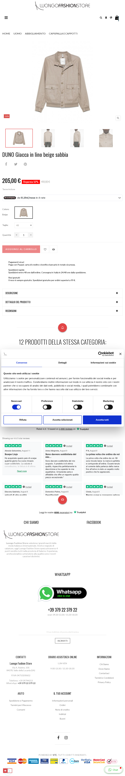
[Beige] (23, 212)
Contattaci (104, 673)
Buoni (62, 718)
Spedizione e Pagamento (21, 700)
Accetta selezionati (62, 419)
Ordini (62, 705)
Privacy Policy (104, 682)
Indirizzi (62, 714)
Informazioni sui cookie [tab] (103, 362)
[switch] (47, 407)
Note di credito (62, 709)
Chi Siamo (104, 664)
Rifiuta (22, 419)
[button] (101, 17)
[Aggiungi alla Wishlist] (45, 249)
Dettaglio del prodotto (17, 302)
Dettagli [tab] (62, 362)
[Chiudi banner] (120, 354)
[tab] (62, 293)
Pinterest (25, 164)
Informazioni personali (62, 700)
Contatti (21, 709)
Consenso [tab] (21, 362)
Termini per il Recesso (20, 705)
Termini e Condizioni (104, 677)
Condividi (6, 164)
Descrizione (11, 293)
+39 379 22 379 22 (62, 609)
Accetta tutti (102, 419)
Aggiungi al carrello (21, 249)
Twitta (16, 164)
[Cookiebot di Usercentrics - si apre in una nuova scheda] (100, 354)
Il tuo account (62, 693)
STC (55, 755)
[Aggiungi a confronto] (53, 249)
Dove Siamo (104, 668)
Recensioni (10, 311)
